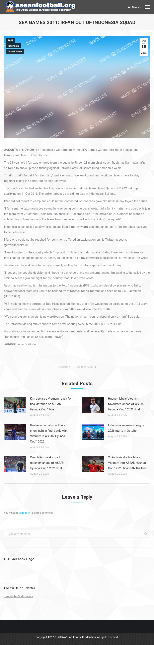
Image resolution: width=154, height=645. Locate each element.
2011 (10, 40)
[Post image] (15, 405)
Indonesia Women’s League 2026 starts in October (126, 427)
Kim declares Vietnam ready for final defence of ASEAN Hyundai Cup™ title (51, 404)
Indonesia (13, 46)
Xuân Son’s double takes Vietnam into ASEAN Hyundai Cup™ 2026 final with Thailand (127, 463)
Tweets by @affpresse (18, 596)
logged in (24, 512)
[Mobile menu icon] (147, 7)
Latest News (15, 51)
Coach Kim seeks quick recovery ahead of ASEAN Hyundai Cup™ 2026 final (47, 463)
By (65, 366)
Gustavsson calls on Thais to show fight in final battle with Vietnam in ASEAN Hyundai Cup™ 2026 (49, 433)
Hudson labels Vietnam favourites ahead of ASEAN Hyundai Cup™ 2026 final (126, 404)
